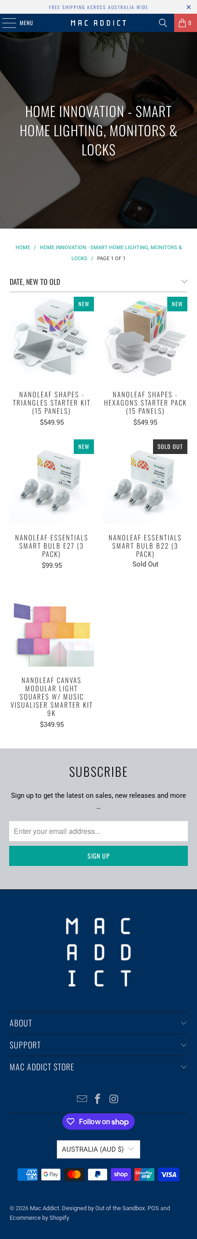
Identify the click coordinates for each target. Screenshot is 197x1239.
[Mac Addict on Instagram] (114, 1099)
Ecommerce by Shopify (39, 1217)
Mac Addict (44, 1208)
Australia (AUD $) (93, 1149)
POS (153, 1208)
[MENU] (4, 23)
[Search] (163, 23)
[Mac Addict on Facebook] (98, 1099)
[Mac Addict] (98, 23)
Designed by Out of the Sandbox (103, 1208)
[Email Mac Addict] (82, 1099)
